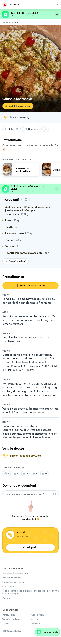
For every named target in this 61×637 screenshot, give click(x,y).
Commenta (33, 129)
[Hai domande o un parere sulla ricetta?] (28, 494)
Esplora (5, 623)
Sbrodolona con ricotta (13, 582)
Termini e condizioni (11, 619)
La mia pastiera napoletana (15, 573)
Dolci (17, 22)
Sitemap (35, 619)
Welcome (35, 623)
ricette (6, 22)
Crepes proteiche (10, 586)
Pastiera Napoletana (11, 577)
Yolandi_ (24, 117)
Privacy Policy (8, 615)
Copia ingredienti (17, 261)
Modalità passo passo (19, 106)
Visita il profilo (30, 547)
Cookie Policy (37, 615)
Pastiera (6, 598)
